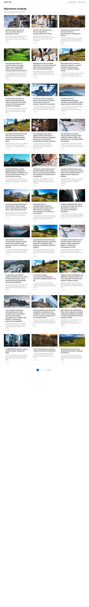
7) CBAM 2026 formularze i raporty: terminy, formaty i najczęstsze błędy (16, 351)
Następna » (49, 370)
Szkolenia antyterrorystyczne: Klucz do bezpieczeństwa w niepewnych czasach (14, 31)
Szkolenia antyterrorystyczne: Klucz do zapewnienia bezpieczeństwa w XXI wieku (42, 31)
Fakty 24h (7, 2)
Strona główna (81, 2)
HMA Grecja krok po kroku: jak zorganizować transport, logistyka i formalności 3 (72, 351)
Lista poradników (72, 2)
